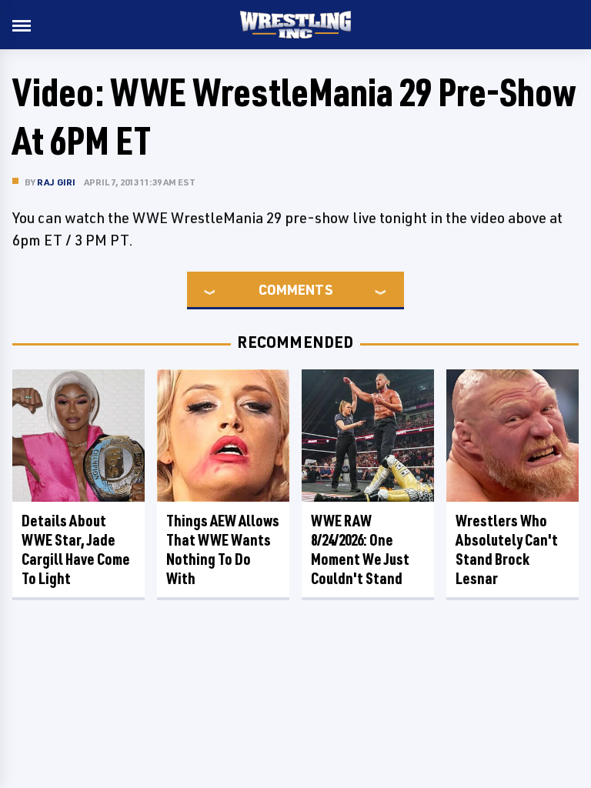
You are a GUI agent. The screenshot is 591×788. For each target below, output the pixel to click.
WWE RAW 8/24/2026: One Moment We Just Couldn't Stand (360, 549)
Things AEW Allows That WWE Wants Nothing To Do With (222, 549)
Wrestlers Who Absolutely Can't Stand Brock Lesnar (507, 549)
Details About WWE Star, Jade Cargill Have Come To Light (76, 549)
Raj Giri (56, 182)
